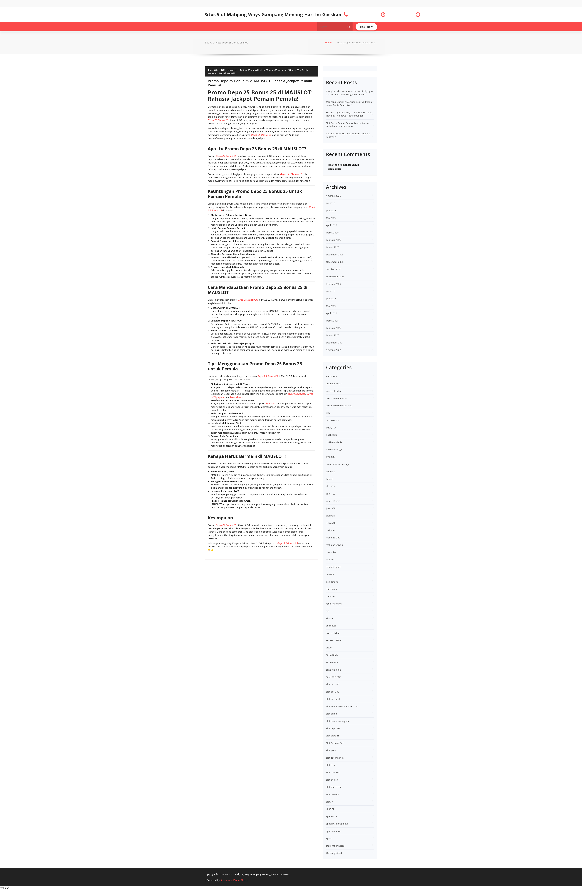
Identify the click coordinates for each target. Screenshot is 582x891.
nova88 (330, 574)
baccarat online (334, 390)
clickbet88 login (334, 449)
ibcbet (329, 478)
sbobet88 (331, 625)
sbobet (330, 618)
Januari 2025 (332, 335)
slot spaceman (334, 786)
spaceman (331, 816)
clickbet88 (331, 434)
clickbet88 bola (334, 442)
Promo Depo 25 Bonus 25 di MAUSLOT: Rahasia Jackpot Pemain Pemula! (260, 82)
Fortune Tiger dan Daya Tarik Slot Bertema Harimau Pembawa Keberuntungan (349, 114)
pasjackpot (332, 581)
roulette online (334, 603)
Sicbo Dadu (332, 654)
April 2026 (331, 225)
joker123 (331, 493)
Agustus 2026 (333, 195)
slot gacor (331, 750)
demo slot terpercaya (337, 464)
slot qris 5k (332, 779)
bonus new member (336, 398)
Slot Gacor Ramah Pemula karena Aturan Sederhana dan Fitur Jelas (347, 125)
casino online (333, 420)
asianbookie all (333, 383)
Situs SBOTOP (333, 676)
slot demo (331, 713)
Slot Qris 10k (333, 772)
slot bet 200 (332, 691)
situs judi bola (333, 669)
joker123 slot (333, 500)
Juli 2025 (330, 291)
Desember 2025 (335, 254)
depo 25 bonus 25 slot (270, 70)
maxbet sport (333, 566)
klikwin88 (331, 522)
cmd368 (330, 456)
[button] (349, 26)
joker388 (331, 508)
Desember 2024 (335, 342)
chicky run (331, 427)
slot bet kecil (333, 698)
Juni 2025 (331, 298)
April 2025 (331, 313)
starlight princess (335, 845)
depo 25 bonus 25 (251, 70)
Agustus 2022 (333, 349)
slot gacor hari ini (335, 757)
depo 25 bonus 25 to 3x (293, 70)
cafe (328, 412)
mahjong (330, 530)
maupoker (331, 552)
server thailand (334, 640)
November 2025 (335, 261)
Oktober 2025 (333, 269)
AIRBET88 (331, 376)
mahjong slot (333, 537)
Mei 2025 (331, 305)
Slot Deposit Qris (335, 742)
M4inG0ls (213, 70)
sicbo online (332, 662)
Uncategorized (230, 70)
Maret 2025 (332, 320)
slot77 (329, 801)
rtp (327, 610)
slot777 (330, 809)
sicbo (329, 647)
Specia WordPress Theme (234, 880)
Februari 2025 (333, 327)
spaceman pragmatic (337, 823)
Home (328, 42)
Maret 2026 (332, 232)
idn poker (331, 486)
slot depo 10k (333, 728)
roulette (330, 596)
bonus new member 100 (339, 405)
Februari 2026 (333, 239)
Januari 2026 (332, 247)
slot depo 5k (332, 735)
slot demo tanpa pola (337, 721)
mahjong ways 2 (334, 544)
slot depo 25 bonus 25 (225, 73)
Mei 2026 (331, 217)
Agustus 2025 (333, 283)
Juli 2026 (330, 203)
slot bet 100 (332, 684)
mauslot (330, 559)
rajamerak (331, 588)
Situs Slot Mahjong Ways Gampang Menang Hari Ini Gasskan (273, 14)
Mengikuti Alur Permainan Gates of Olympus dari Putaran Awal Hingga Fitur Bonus (349, 93)
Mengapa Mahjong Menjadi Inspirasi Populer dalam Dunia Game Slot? (349, 103)
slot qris (330, 764)
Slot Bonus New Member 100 (342, 706)
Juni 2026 (331, 210)
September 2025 (335, 276)
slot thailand (332, 794)
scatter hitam (333, 633)
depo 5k (330, 471)
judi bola (330, 515)
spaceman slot (334, 831)
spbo (328, 838)
